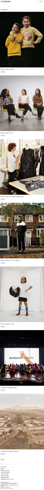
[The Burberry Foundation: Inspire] (22, 358)
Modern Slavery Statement (5, 482)
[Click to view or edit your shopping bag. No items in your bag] (40, 1)
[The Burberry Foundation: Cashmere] (22, 421)
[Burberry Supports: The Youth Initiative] (22, 230)
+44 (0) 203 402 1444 (13, 483)
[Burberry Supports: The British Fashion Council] (22, 167)
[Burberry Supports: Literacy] (22, 294)
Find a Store (3, 467)
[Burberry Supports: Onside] (22, 39)
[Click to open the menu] (42, 1)
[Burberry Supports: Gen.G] (22, 103)
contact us (2, 484)
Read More (3, 71)
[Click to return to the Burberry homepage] (7, 1)
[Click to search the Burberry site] (38, 1)
